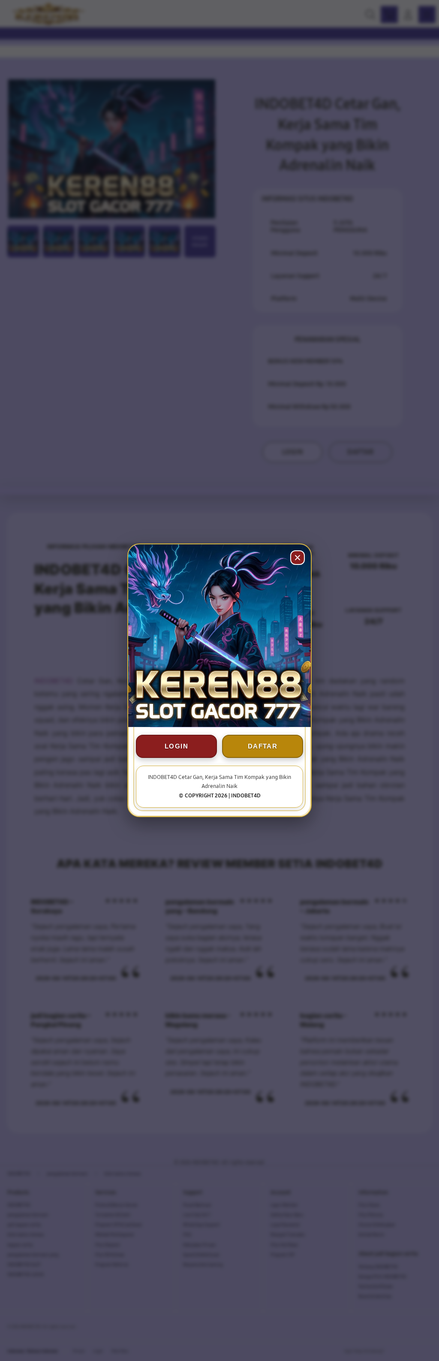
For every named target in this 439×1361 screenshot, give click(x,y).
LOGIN (176, 746)
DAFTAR (262, 746)
